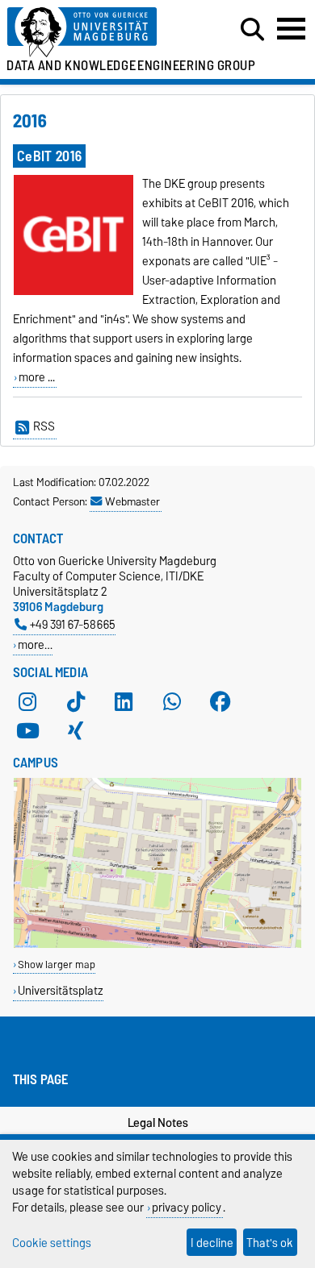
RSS (44, 426)
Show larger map (56, 964)
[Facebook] (220, 701)
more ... (37, 377)
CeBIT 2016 (49, 156)
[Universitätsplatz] (157, 944)
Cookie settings (51, 1243)
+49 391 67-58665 (73, 624)
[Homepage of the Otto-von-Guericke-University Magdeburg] (96, 32)
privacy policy (186, 1207)
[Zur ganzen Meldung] (73, 291)
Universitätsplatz (60, 990)
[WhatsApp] (172, 701)
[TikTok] (75, 701)
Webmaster (132, 501)
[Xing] (75, 730)
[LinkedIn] (123, 701)
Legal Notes (158, 1123)
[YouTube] (27, 730)
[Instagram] (27, 701)
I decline (212, 1243)
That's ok (269, 1243)
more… (35, 644)
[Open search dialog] (252, 29)
